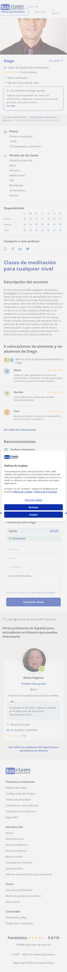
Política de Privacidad (46, 491)
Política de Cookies (22, 491)
